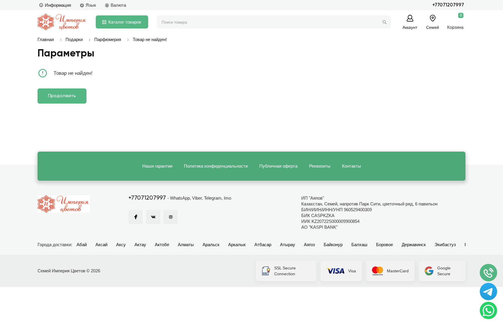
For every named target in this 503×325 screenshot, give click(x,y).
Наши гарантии (157, 166)
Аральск (211, 244)
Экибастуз (445, 244)
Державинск (414, 244)
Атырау (287, 244)
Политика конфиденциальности (216, 166)
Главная (46, 39)
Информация (58, 5)
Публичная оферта (278, 166)
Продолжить (62, 96)
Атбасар (262, 244)
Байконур (333, 244)
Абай (82, 244)
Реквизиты (319, 166)
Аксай (101, 244)
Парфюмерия (107, 39)
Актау (140, 244)
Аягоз (309, 244)
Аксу (121, 244)
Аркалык (237, 244)
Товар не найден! (150, 39)
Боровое (384, 244)
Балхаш (359, 244)
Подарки (74, 39)
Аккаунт (410, 27)
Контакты (351, 166)
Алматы (186, 244)
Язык (91, 5)
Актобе (162, 244)
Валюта (118, 5)
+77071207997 (448, 5)
